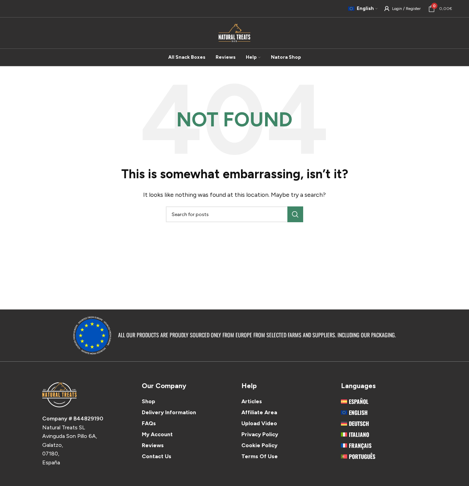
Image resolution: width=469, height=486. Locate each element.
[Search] (295, 214)
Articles (251, 401)
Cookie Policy (259, 445)
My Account (157, 434)
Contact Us (156, 456)
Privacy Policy (259, 434)
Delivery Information (169, 412)
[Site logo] (234, 32)
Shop (148, 401)
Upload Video (259, 423)
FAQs (149, 423)
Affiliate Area (259, 412)
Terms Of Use (259, 456)
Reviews (153, 445)
